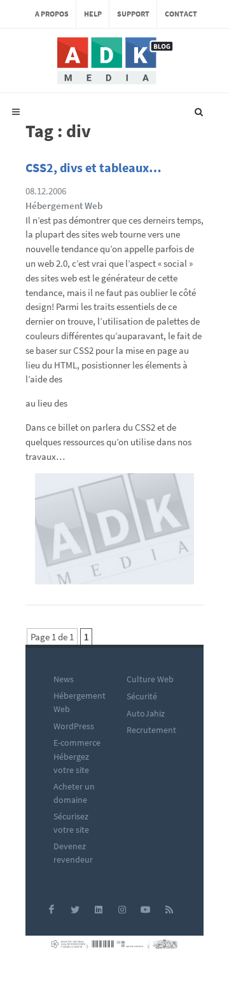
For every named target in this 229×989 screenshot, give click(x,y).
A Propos (52, 13)
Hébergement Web (63, 205)
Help (93, 13)
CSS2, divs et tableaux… (93, 167)
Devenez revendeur (73, 852)
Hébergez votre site (71, 763)
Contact (181, 13)
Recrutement (151, 730)
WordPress (73, 726)
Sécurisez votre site (71, 823)
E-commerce (77, 742)
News (63, 679)
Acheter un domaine (74, 793)
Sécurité (142, 696)
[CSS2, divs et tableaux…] (114, 533)
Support (133, 13)
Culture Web (150, 679)
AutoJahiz (146, 713)
